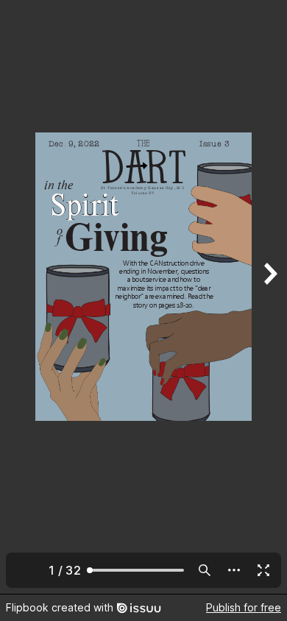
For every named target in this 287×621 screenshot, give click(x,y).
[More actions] (234, 570)
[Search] (204, 570)
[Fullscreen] (263, 570)
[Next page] (269, 297)
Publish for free (243, 607)
